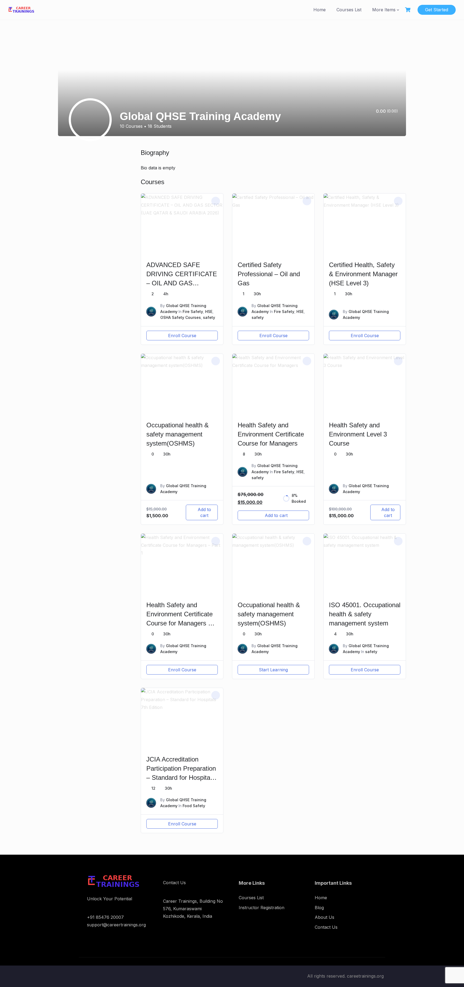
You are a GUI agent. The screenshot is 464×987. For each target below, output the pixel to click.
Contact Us (326, 927)
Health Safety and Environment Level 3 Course (358, 434)
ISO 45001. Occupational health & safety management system (364, 614)
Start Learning (273, 669)
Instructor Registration (261, 907)
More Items (384, 9)
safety (209, 317)
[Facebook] (389, 123)
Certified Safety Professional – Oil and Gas (269, 274)
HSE (208, 311)
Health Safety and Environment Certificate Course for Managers (271, 434)
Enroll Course (182, 335)
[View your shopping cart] (408, 9)
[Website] (396, 123)
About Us (324, 917)
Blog (319, 907)
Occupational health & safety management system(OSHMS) (177, 434)
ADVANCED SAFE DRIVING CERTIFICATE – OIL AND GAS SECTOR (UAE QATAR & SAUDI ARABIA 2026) (181, 283)
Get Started (436, 9)
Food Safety (194, 805)
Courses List (348, 9)
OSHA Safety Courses (180, 317)
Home (319, 9)
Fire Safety (193, 311)
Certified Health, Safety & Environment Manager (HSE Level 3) (363, 274)
